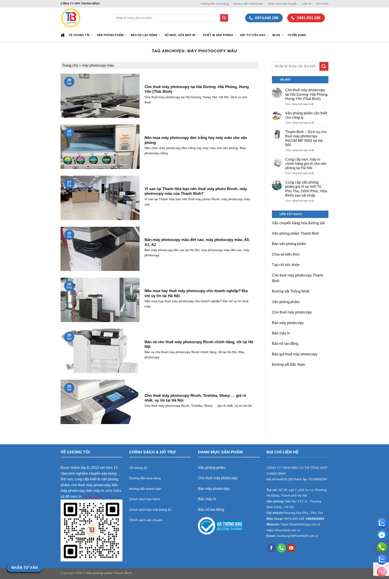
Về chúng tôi (79, 35)
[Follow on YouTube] (291, 547)
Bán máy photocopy (288, 323)
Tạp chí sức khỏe (286, 265)
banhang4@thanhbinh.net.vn (297, 536)
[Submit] (224, 18)
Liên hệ (306, 3)
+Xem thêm (92, 496)
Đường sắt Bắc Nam (288, 364)
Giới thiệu (322, 3)
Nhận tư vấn (24, 568)
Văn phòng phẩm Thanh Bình (295, 233)
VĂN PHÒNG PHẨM (110, 35)
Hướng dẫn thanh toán (248, 3)
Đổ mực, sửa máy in (180, 35)
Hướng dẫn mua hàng (215, 3)
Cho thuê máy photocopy (292, 312)
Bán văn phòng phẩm (289, 244)
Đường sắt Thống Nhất (290, 291)
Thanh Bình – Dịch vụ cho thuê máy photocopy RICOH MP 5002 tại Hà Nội (306, 138)
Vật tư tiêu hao (252, 35)
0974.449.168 (294, 518)
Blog (276, 35)
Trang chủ (70, 65)
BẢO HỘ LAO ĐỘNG (144, 35)
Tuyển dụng (296, 35)
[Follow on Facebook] (271, 547)
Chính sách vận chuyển (282, 3)
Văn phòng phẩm (285, 302)
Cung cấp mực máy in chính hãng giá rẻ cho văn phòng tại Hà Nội (305, 163)
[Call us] (281, 547)
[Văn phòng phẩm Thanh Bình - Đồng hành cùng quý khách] (84, 18)
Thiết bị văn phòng (217, 35)
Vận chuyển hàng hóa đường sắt (298, 223)
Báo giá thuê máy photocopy (294, 354)
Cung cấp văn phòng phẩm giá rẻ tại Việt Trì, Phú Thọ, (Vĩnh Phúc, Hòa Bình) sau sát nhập (306, 188)
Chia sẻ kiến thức (286, 254)
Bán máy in (281, 333)
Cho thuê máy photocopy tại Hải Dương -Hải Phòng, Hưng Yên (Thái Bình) (306, 94)
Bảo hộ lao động (285, 343)
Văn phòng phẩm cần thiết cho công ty (306, 115)
